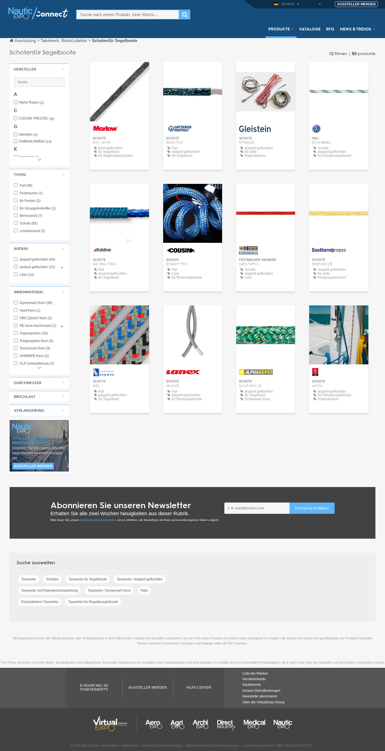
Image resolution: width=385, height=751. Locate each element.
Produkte (279, 28)
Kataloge (309, 28)
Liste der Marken (255, 673)
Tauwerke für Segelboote (87, 579)
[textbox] (127, 14)
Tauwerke (28, 579)
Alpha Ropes (31, 102)
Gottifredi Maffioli (35, 141)
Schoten (52, 579)
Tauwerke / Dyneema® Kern (109, 591)
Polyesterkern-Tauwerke (39, 602)
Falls (144, 591)
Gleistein (28, 135)
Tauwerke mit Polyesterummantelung (49, 591)
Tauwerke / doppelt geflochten (140, 579)
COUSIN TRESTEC (36, 118)
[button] (39, 69)
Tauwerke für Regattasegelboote (93, 602)
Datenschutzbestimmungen (98, 519)
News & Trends (355, 28)
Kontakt (119, 71)
